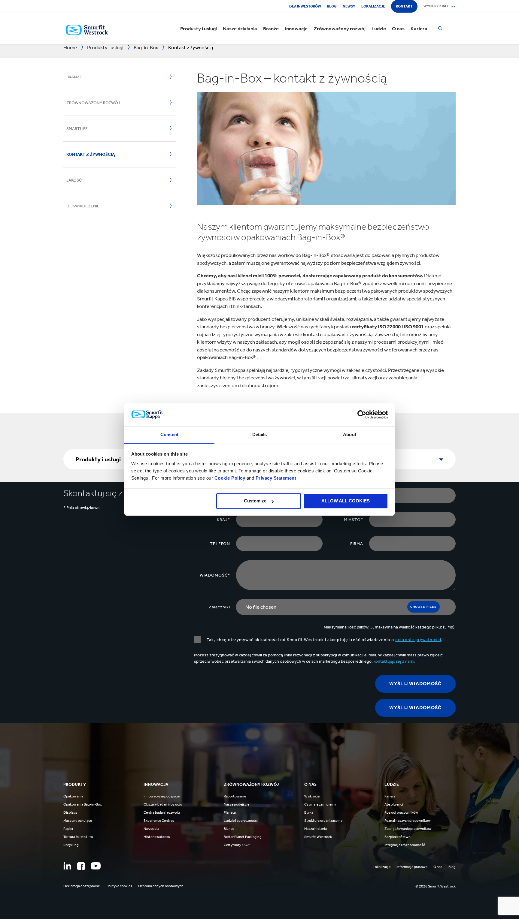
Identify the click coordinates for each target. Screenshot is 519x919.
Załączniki (219, 607)
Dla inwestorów (305, 6)
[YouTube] (96, 865)
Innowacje (296, 29)
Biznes (229, 829)
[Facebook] (81, 866)
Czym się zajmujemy (320, 804)
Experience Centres (159, 820)
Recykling (71, 845)
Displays (70, 812)
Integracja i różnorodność (404, 845)
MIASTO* (353, 519)
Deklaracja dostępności (82, 886)
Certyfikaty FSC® (237, 845)
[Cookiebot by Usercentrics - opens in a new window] (361, 414)
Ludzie (379, 29)
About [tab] (349, 434)
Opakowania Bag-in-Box (82, 804)
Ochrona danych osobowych (161, 886)
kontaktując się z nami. (394, 661)
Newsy (349, 6)
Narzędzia (151, 829)
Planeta (230, 812)
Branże (271, 29)
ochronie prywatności (418, 639)
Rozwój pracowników (401, 812)
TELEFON (220, 543)
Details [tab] (259, 434)
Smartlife (77, 128)
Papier (68, 829)
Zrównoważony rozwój (340, 29)
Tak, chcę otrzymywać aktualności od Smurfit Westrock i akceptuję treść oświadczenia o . (325, 639)
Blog (332, 6)
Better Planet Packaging (243, 837)
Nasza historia (315, 829)
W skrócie (312, 796)
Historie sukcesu (157, 837)
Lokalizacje (373, 6)
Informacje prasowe (411, 867)
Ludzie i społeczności (241, 820)
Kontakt (404, 6)
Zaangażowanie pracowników (408, 829)
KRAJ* (223, 519)
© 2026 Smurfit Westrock (435, 886)
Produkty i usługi (198, 29)
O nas (398, 29)
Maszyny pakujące (77, 820)
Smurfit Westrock (318, 837)
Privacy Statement (275, 478)
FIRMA (356, 543)
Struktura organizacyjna (323, 820)
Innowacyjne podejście (162, 796)
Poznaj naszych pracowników (407, 820)
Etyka (308, 812)
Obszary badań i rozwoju (163, 804)
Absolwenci (393, 804)
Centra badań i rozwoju (162, 812)
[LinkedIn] (67, 865)
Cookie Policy (229, 478)
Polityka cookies (119, 886)
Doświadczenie (82, 206)
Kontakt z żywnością (90, 154)
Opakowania (73, 796)
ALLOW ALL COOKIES (345, 501)
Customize (255, 501)
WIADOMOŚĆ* (215, 575)
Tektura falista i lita (78, 837)
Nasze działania (240, 29)
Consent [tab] (169, 434)
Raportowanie (235, 796)
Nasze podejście (236, 804)
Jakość (74, 180)
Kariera (419, 29)
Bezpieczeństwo (397, 837)
